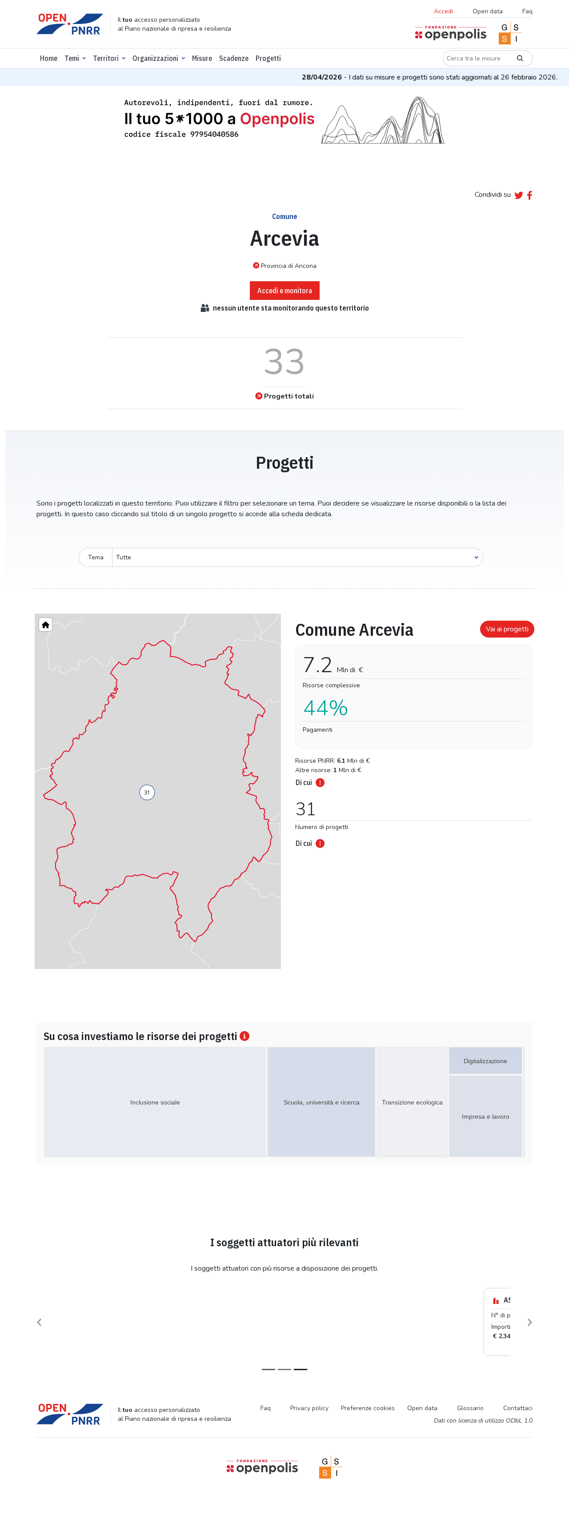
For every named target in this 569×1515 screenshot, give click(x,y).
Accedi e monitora (284, 290)
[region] (158, 791)
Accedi (443, 11)
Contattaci (518, 1408)
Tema (96, 557)
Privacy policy (309, 1408)
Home (48, 58)
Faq (527, 11)
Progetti (268, 58)
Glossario (470, 1408)
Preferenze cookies (368, 1408)
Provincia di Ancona (289, 266)
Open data (488, 11)
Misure (202, 58)
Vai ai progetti (507, 629)
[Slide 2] (284, 1369)
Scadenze (233, 58)
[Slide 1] (268, 1369)
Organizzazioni (155, 58)
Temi (71, 58)
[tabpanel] (411, 731)
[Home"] (45, 624)
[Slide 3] (300, 1369)
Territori (106, 58)
